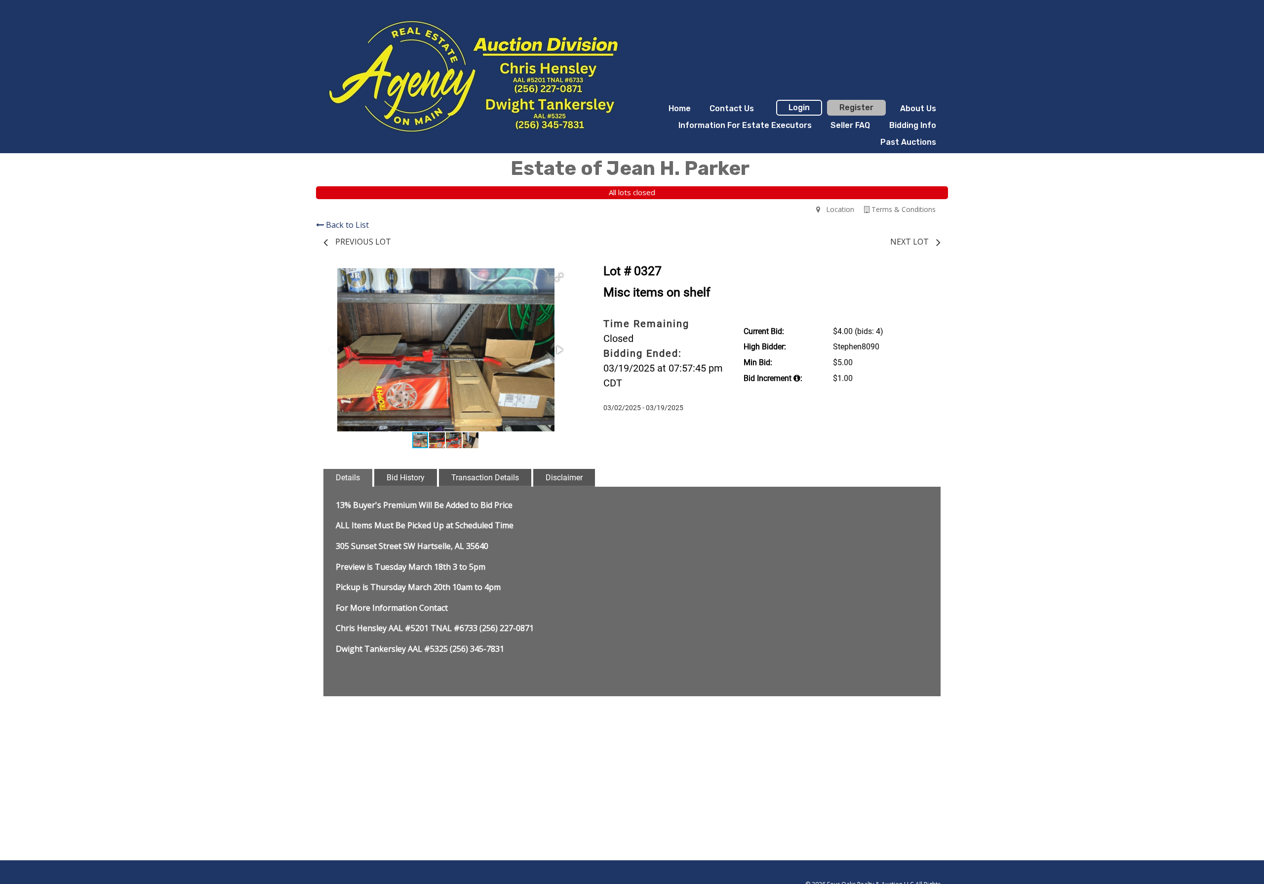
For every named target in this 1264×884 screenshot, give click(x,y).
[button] (559, 277)
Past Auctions (908, 142)
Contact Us (732, 108)
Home (680, 108)
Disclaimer (564, 477)
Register (856, 107)
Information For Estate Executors (745, 125)
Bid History (406, 477)
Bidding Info (912, 125)
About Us (918, 108)
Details (348, 477)
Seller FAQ (850, 125)
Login (799, 107)
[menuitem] (679, 108)
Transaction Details (485, 477)
